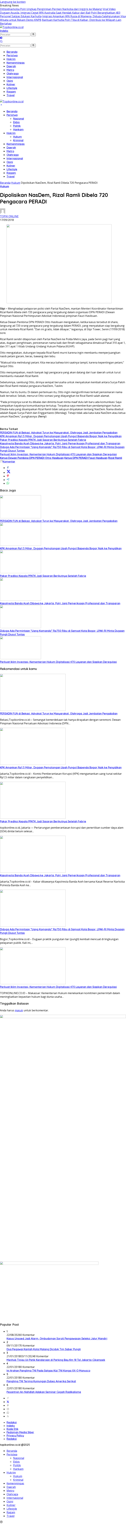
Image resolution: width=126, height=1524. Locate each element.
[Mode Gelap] (1, 38)
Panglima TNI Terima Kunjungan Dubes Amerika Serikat (41, 1381)
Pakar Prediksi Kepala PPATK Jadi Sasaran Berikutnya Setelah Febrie (43, 439)
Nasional (18, 118)
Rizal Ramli (115, 458)
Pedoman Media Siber (20, 1432)
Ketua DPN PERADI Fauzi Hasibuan (85, 458)
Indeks (4, 30)
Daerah (11, 147)
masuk (19, 1010)
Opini (10, 162)
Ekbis (16, 122)
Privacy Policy (15, 1435)
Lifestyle (12, 169)
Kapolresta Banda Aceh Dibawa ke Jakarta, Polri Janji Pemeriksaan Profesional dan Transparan (60, 443)
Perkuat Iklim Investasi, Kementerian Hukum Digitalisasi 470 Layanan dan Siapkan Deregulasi (58, 454)
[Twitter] (8, 1402)
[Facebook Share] (8, 468)
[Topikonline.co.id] (11, 27)
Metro (10, 151)
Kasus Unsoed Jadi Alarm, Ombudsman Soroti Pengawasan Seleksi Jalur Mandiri (57, 1338)
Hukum (17, 136)
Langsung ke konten (13, 2)
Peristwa (12, 115)
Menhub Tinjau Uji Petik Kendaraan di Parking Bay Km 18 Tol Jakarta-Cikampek (56, 1360)
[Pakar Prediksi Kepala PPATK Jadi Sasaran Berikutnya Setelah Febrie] (20, 572)
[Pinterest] (8, 1405)
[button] (33, 34)
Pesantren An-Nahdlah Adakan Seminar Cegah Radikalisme (44, 1392)
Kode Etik (12, 1429)
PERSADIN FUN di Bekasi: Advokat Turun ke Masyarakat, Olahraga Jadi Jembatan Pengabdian (58, 432)
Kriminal (18, 140)
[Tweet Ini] (8, 472)
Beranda (12, 111)
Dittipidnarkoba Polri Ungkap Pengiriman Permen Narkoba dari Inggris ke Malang (51, 9)
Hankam (18, 129)
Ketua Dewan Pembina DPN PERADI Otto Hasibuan (32, 458)
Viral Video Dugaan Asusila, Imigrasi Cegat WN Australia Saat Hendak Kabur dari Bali (58, 10)
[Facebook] (8, 1398)
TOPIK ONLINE (9, 216)
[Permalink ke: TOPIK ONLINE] (2, 212)
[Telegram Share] (8, 480)
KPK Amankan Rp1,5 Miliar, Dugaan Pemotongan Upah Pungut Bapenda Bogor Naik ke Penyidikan (61, 436)
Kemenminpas (16, 144)
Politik (17, 125)
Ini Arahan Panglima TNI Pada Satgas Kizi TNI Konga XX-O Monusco (48, 1370)
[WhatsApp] (8, 1412)
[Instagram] (8, 1409)
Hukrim (11, 133)
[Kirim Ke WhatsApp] (8, 483)
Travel (11, 176)
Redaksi (12, 1422)
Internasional (15, 158)
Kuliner (11, 165)
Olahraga (13, 154)
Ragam (11, 173)
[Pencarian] (1, 42)
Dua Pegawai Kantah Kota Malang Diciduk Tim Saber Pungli (44, 1349)
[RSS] (8, 1416)
